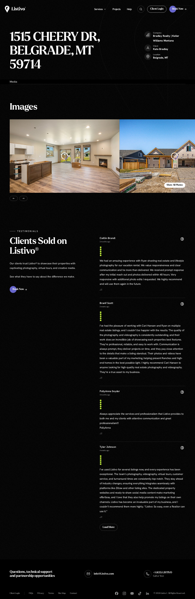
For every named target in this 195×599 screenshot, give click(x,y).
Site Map (62, 593)
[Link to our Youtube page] (132, 593)
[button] (156, 9)
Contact (73, 593)
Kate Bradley (160, 49)
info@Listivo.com (104, 574)
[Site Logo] (15, 9)
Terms (51, 593)
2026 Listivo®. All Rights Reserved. (169, 593)
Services (98, 9)
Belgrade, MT (160, 57)
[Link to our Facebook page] (116, 593)
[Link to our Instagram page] (124, 593)
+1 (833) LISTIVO (162, 574)
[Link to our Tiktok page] (139, 593)
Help (129, 9)
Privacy (40, 593)
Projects (116, 9)
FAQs (31, 593)
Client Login (15, 593)
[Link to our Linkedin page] (147, 593)
